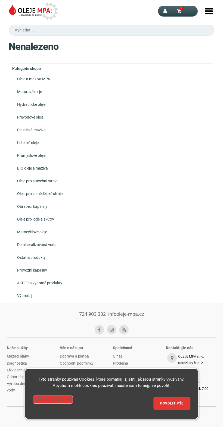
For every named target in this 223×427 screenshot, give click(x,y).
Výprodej (24, 296)
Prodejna (120, 363)
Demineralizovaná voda (37, 245)
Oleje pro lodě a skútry (35, 219)
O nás (118, 356)
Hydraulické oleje (31, 104)
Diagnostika (17, 363)
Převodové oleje (30, 117)
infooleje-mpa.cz (126, 314)
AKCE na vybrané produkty (39, 283)
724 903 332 (92, 314)
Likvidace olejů (19, 370)
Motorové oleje (29, 92)
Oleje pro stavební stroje (37, 181)
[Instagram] (112, 329)
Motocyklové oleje (32, 232)
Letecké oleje (28, 143)
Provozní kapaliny (32, 270)
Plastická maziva (31, 130)
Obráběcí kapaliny (32, 206)
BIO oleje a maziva (32, 168)
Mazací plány (18, 356)
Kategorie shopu (26, 68)
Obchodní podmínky (77, 363)
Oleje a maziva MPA (33, 79)
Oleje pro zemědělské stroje (40, 194)
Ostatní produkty (31, 257)
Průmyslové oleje (31, 155)
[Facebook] (99, 329)
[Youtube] (124, 329)
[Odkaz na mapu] (172, 365)
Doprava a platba (74, 356)
